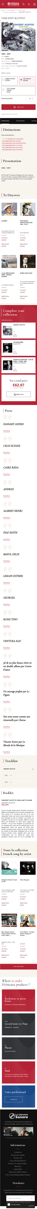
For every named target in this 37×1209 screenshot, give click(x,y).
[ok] (31, 1198)
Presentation (20, 121)
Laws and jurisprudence (18, 1161)
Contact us (17, 1152)
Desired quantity (6, 98)
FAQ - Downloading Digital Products (18, 1175)
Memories (18, 1166)
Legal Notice (18, 1169)
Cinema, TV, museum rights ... (18, 1163)
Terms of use (18, 1158)
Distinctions (5, 121)
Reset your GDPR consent (18, 1172)
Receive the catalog (17, 1155)
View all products (18, 966)
